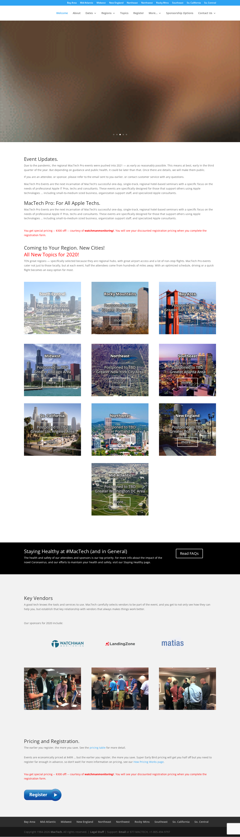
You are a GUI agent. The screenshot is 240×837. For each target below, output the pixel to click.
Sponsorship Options (179, 13)
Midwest (101, 3)
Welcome (62, 13)
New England (116, 3)
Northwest (147, 3)
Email (122, 832)
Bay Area (72, 3)
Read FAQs (189, 553)
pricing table (98, 747)
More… (153, 13)
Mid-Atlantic (86, 3)
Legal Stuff (97, 832)
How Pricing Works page (149, 762)
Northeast (132, 3)
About (77, 13)
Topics (124, 13)
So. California (194, 3)
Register (138, 13)
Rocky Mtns (162, 3)
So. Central (210, 3)
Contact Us (205, 13)
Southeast (177, 3)
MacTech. (57, 832)
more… (52, 320)
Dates (89, 13)
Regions (106, 13)
